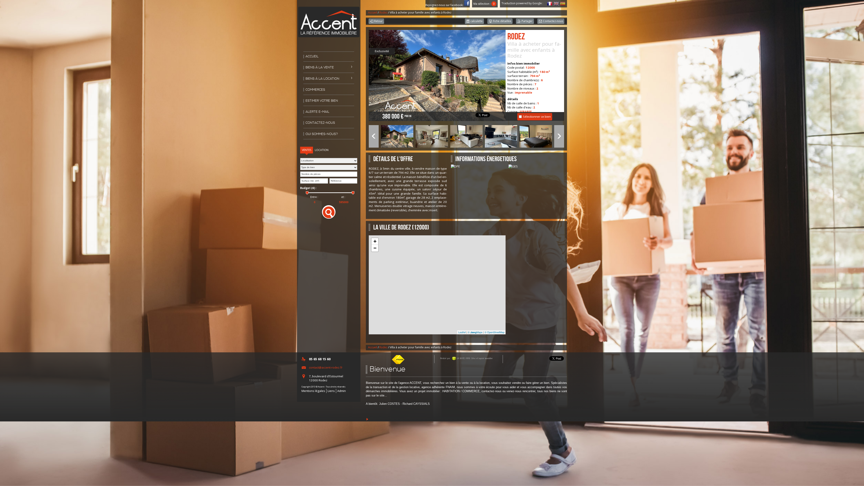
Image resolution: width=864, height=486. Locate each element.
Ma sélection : (484, 4)
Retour (378, 21)
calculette (476, 21)
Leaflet (462, 332)
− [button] (375, 248)
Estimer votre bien (322, 101)
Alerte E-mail (317, 112)
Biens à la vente (320, 67)
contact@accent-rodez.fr (325, 367)
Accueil (312, 56)
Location (321, 150)
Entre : (314, 197)
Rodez (383, 12)
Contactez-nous (320, 123)
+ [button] (375, 241)
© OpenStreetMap (494, 332)
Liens (331, 391)
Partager (527, 21)
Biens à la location (322, 79)
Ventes (306, 150)
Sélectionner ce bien (537, 117)
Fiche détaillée (501, 21)
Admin (341, 391)
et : (343, 197)
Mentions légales (313, 391)
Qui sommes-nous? (322, 134)
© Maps (475, 332)
